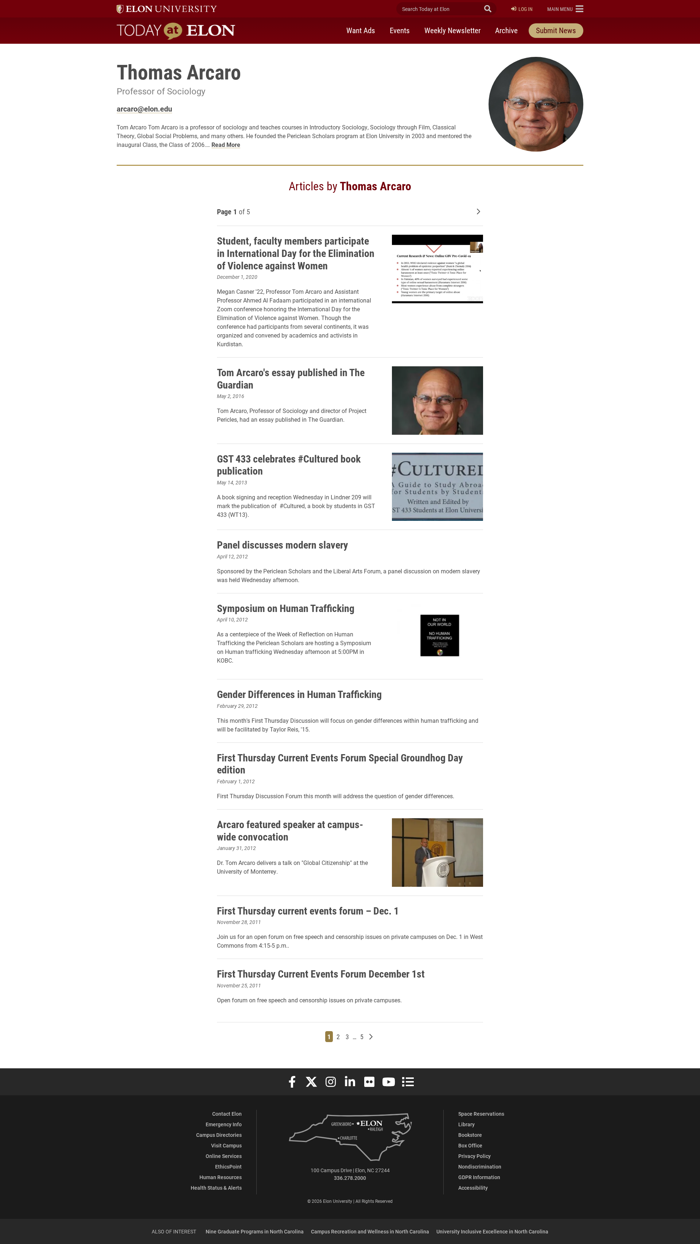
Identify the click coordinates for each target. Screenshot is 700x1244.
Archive (506, 30)
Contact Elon (227, 1113)
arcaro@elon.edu (144, 108)
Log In (525, 8)
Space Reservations (481, 1113)
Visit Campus (226, 1145)
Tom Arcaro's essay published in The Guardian (291, 378)
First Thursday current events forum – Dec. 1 (308, 910)
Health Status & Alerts (216, 1187)
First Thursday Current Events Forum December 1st (321, 973)
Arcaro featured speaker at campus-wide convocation (290, 830)
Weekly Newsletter (452, 30)
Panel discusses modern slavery (282, 544)
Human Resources (220, 1177)
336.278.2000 (350, 1177)
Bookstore (470, 1134)
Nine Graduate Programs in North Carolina (255, 1231)
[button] (565, 8)
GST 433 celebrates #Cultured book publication (289, 465)
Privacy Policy (474, 1156)
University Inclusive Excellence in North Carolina (492, 1231)
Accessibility (473, 1187)
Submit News (556, 30)
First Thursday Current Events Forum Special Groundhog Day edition (340, 763)
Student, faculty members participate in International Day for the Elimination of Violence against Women (295, 253)
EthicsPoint (228, 1166)
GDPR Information (479, 1177)
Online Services (224, 1156)
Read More (225, 144)
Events (400, 30)
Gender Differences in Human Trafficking (299, 694)
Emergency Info (224, 1124)
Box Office (470, 1145)
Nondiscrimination (479, 1166)
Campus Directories (219, 1134)
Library (466, 1124)
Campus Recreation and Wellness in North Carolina (370, 1231)
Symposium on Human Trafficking (285, 608)
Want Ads (360, 30)
